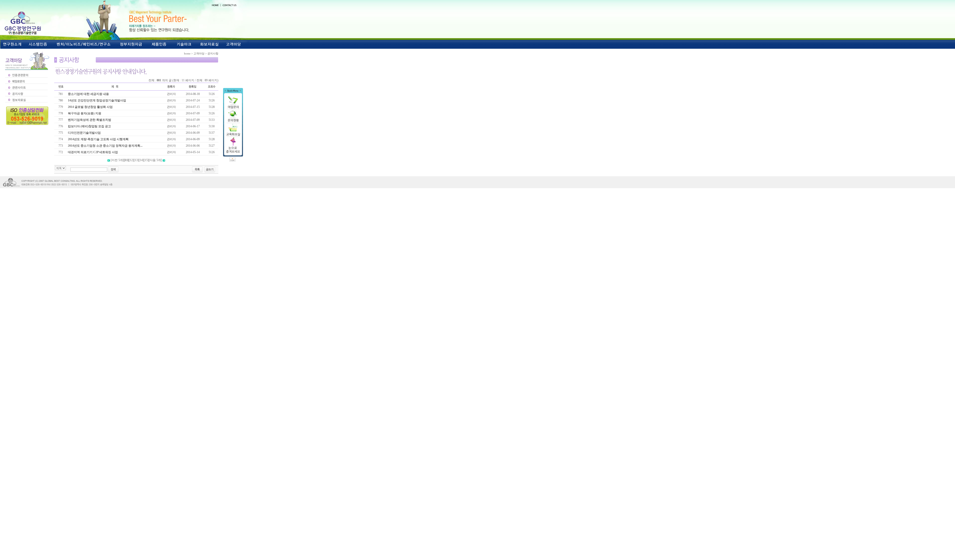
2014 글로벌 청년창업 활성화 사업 (90, 107)
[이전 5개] (117, 160)
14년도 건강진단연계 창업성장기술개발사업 (97, 100)
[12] (131, 160)
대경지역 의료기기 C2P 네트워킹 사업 (93, 152)
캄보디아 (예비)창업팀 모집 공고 (89, 126)
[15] (146, 160)
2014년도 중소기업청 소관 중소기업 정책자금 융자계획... (105, 145)
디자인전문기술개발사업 (84, 132)
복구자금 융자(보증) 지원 (84, 113)
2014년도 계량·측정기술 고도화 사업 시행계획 (98, 139)
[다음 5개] (155, 160)
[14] (141, 160)
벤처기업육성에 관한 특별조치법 (89, 120)
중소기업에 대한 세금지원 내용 (88, 94)
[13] (136, 160)
